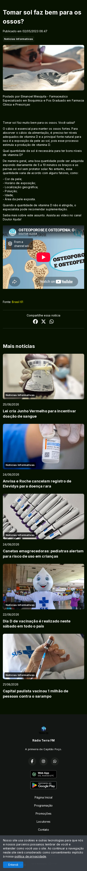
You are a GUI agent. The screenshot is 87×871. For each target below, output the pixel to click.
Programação (43, 805)
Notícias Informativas (18, 38)
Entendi (13, 864)
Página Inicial (43, 797)
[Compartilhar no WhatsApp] (51, 322)
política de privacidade (30, 856)
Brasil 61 (17, 302)
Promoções (43, 813)
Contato (43, 829)
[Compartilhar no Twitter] (43, 322)
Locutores (43, 821)
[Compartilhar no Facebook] (35, 322)
